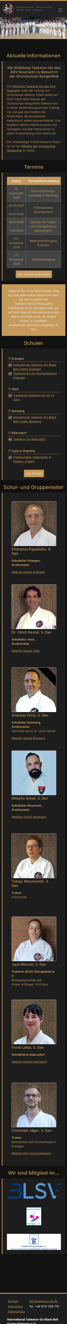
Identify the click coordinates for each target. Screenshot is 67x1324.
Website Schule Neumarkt (29, 817)
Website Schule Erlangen (28, 572)
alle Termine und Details (34, 274)
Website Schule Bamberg (28, 738)
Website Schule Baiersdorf (29, 1061)
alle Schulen (34, 473)
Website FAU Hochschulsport (31, 1153)
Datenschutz (16, 1311)
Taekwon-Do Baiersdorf (29, 439)
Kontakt (13, 1301)
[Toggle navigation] (60, 10)
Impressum (15, 1306)
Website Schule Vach (26, 651)
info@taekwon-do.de (43, 1301)
